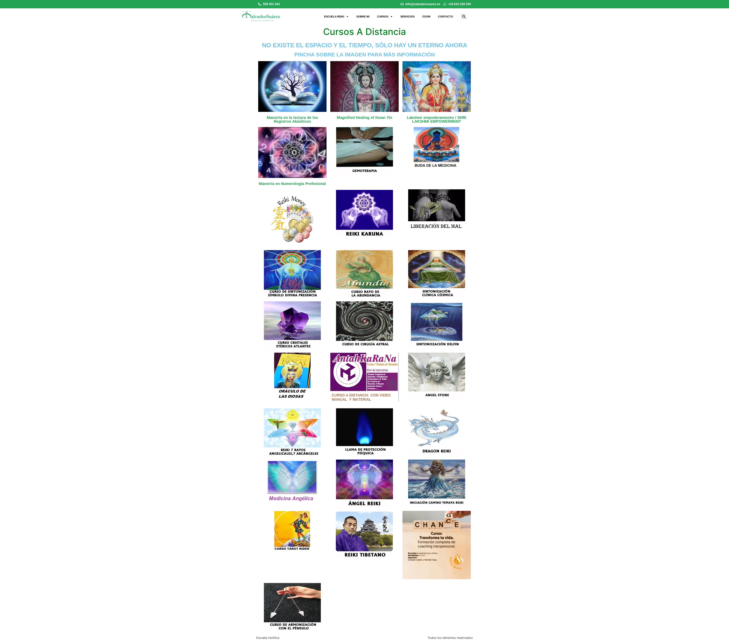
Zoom (426, 16)
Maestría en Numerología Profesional (292, 184)
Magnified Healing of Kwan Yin (364, 117)
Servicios (407, 16)
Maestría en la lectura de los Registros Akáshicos (292, 119)
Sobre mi (362, 16)
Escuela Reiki (334, 16)
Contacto (445, 16)
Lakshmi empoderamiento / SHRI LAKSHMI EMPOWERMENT (436, 119)
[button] (464, 16)
